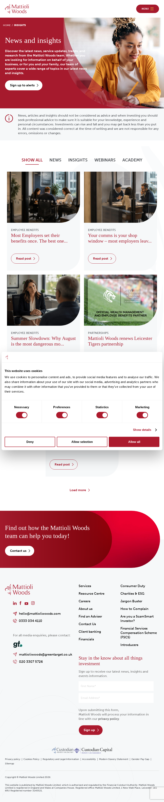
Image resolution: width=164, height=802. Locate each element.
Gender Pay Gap (140, 759)
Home (7, 25)
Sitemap (9, 763)
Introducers (129, 645)
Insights (78, 159)
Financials (86, 639)
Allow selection (82, 442)
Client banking (90, 632)
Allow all (134, 442)
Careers (84, 601)
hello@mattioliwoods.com (40, 614)
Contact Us (87, 624)
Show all (32, 159)
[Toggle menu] (147, 9)
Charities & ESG (132, 593)
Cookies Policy (31, 759)
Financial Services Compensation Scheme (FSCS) (138, 632)
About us (86, 609)
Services (85, 586)
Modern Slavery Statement (113, 759)
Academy (132, 159)
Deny (30, 442)
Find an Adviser (90, 616)
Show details (142, 429)
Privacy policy (12, 759)
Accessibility (89, 759)
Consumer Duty (132, 586)
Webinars (105, 159)
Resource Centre (91, 593)
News (55, 159)
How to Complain (134, 609)
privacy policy (108, 719)
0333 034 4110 (30, 621)
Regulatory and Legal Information (61, 759)
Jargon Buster (131, 601)
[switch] (62, 415)
